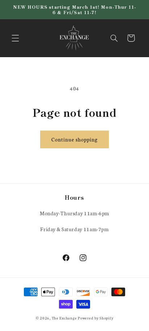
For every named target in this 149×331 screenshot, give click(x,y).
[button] (15, 38)
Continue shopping (74, 139)
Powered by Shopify (95, 318)
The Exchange (65, 318)
